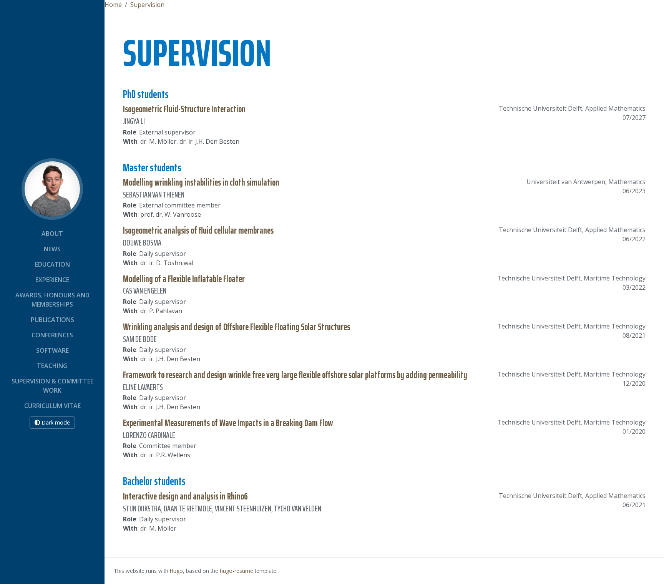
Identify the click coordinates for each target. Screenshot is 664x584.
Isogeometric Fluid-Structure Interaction (184, 109)
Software (52, 350)
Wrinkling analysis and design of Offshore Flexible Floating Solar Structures (236, 327)
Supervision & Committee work (52, 386)
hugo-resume (236, 570)
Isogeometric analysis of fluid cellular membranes (198, 230)
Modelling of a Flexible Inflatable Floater (184, 279)
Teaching (52, 366)
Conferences (52, 335)
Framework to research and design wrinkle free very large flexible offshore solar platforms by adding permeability (295, 375)
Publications (52, 319)
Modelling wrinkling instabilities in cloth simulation (201, 182)
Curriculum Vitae (52, 406)
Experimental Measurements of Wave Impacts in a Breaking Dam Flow (228, 423)
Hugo (176, 570)
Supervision (147, 4)
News (52, 249)
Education (52, 264)
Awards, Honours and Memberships (52, 300)
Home (113, 4)
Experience (52, 279)
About (52, 233)
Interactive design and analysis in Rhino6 (185, 496)
